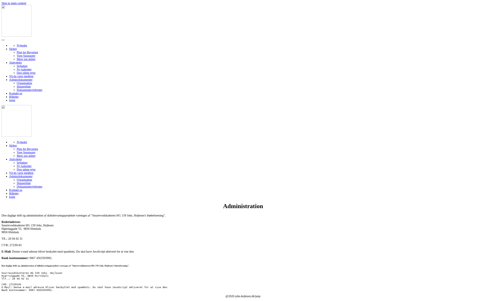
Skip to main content (14, 3)
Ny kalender (24, 69)
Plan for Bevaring (27, 52)
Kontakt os (15, 93)
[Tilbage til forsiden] (17, 35)
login (12, 100)
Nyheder (22, 45)
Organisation (24, 83)
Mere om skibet (26, 59)
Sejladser (22, 66)
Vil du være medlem (21, 76)
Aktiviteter (15, 62)
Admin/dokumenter (20, 79)
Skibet (13, 49)
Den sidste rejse (26, 72)
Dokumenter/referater (29, 90)
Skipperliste (24, 86)
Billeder (14, 96)
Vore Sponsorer (26, 55)
